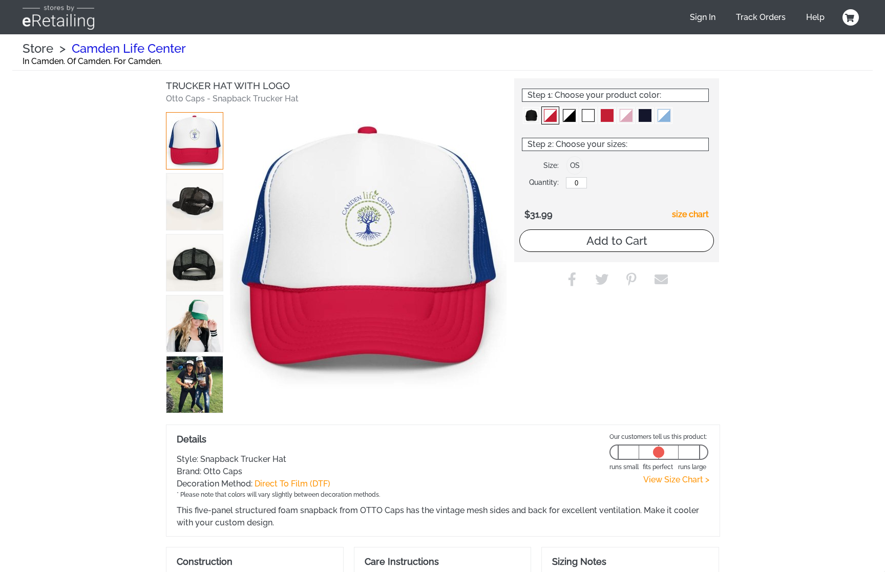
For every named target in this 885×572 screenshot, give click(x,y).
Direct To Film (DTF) (292, 484)
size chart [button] (690, 214)
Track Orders (761, 17)
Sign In (702, 17)
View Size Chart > (676, 479)
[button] (194, 141)
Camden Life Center (129, 48)
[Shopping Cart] (849, 17)
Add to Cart (616, 240)
